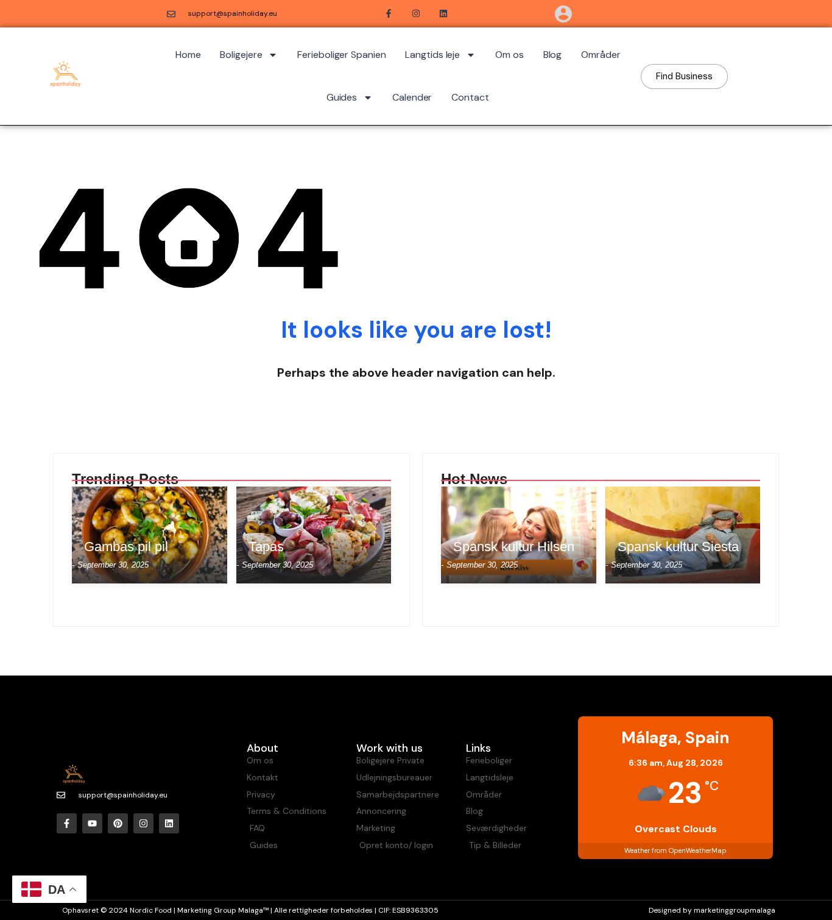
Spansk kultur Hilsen (513, 547)
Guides (341, 97)
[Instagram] (143, 823)
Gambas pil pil (126, 547)
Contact (469, 97)
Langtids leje (432, 54)
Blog (552, 54)
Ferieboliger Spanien (341, 54)
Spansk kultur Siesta (678, 547)
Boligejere (241, 54)
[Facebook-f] (67, 823)
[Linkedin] (169, 823)
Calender (412, 97)
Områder (600, 54)
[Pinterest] (118, 823)
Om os (509, 54)
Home (188, 54)
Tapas (266, 547)
